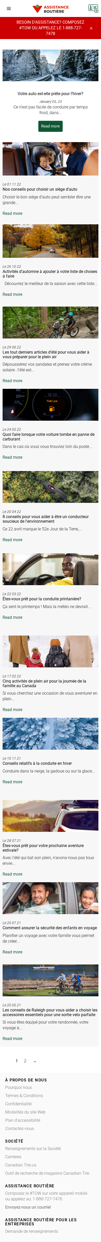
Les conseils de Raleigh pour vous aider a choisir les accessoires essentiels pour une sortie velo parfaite (50, 1012)
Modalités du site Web (25, 1112)
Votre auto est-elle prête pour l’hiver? (50, 93)
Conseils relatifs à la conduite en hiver (37, 763)
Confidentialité (18, 1103)
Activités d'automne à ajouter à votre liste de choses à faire (50, 274)
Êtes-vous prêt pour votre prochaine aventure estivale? (43, 848)
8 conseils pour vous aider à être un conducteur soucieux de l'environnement (46, 519)
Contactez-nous (19, 1128)
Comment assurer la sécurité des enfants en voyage (50, 927)
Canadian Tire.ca (20, 1165)
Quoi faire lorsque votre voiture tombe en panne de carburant (49, 436)
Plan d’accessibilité (22, 1120)
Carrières (13, 1156)
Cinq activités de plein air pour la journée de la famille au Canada (44, 683)
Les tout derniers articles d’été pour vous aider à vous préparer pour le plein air (46, 354)
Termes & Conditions (24, 1095)
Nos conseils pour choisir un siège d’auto (40, 189)
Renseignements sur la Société (33, 1148)
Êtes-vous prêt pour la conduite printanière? (42, 598)
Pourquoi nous (18, 1087)
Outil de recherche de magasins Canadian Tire (47, 1173)
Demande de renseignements (31, 1231)
